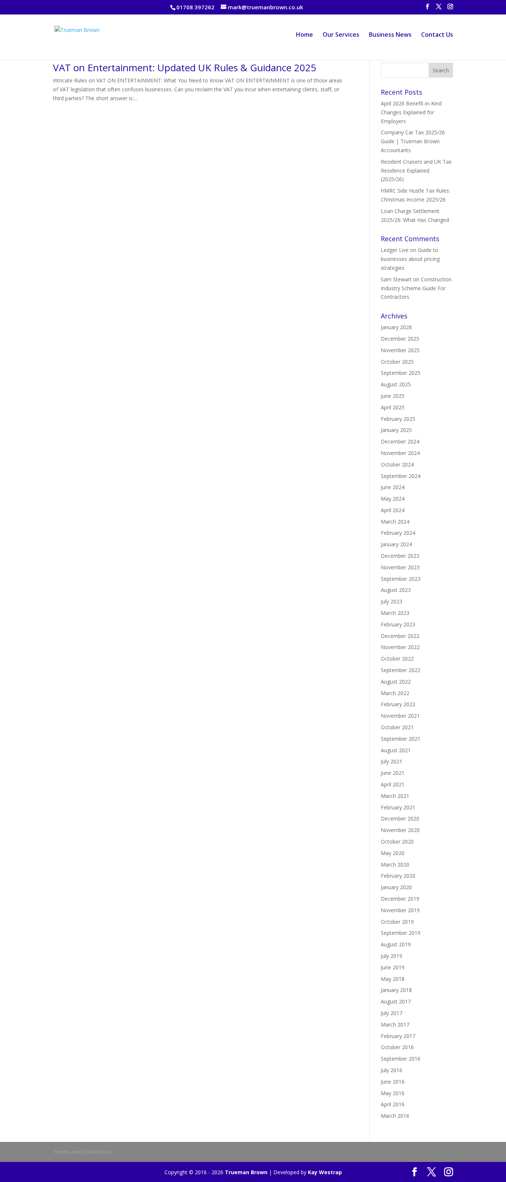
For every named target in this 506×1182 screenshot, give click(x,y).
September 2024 (400, 475)
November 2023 (400, 567)
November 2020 (400, 830)
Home (304, 35)
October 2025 (397, 361)
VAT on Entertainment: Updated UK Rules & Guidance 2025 (184, 67)
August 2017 (396, 1001)
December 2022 (400, 635)
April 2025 (393, 407)
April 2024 (393, 510)
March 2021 (395, 795)
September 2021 (400, 738)
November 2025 (400, 350)
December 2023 (400, 555)
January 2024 (396, 544)
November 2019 (400, 910)
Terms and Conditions (82, 1151)
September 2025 (400, 372)
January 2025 (396, 429)
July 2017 (391, 1012)
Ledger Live (395, 249)
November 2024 (400, 452)
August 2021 (396, 750)
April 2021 (393, 784)
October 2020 (397, 841)
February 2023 (398, 624)
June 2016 (393, 1081)
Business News (390, 35)
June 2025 (393, 395)
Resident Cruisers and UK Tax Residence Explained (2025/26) (416, 170)
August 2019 (396, 944)
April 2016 (393, 1104)
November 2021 (400, 715)
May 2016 (393, 1093)
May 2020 (393, 853)
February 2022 (398, 704)
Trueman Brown (246, 1172)
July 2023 (391, 601)
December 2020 (400, 818)
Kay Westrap (325, 1172)
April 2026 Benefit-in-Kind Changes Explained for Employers (411, 112)
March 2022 (395, 693)
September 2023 (400, 578)
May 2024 (393, 498)
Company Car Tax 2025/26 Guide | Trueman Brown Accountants (413, 141)
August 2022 (396, 681)
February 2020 (398, 875)
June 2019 (393, 967)
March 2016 (395, 1115)
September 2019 (400, 932)
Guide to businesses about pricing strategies (410, 258)
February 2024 (398, 532)
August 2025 (396, 384)
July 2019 (391, 955)
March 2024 (395, 521)
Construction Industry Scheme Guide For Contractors (416, 288)
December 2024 (400, 441)
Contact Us (437, 35)
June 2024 (393, 487)
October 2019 (397, 921)
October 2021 (397, 727)
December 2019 (400, 898)
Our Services (341, 35)
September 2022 (400, 670)
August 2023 (396, 589)
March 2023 (395, 612)
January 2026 (396, 327)
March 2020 (395, 864)
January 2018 (396, 989)
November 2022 (400, 647)
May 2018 (393, 978)
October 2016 (397, 1047)
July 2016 (391, 1070)
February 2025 (398, 418)
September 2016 (400, 1058)
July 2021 (391, 761)
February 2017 (398, 1035)
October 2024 (397, 464)
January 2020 (396, 887)
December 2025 (400, 338)
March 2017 (395, 1024)
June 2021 (393, 772)
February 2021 (398, 807)
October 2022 (397, 658)
